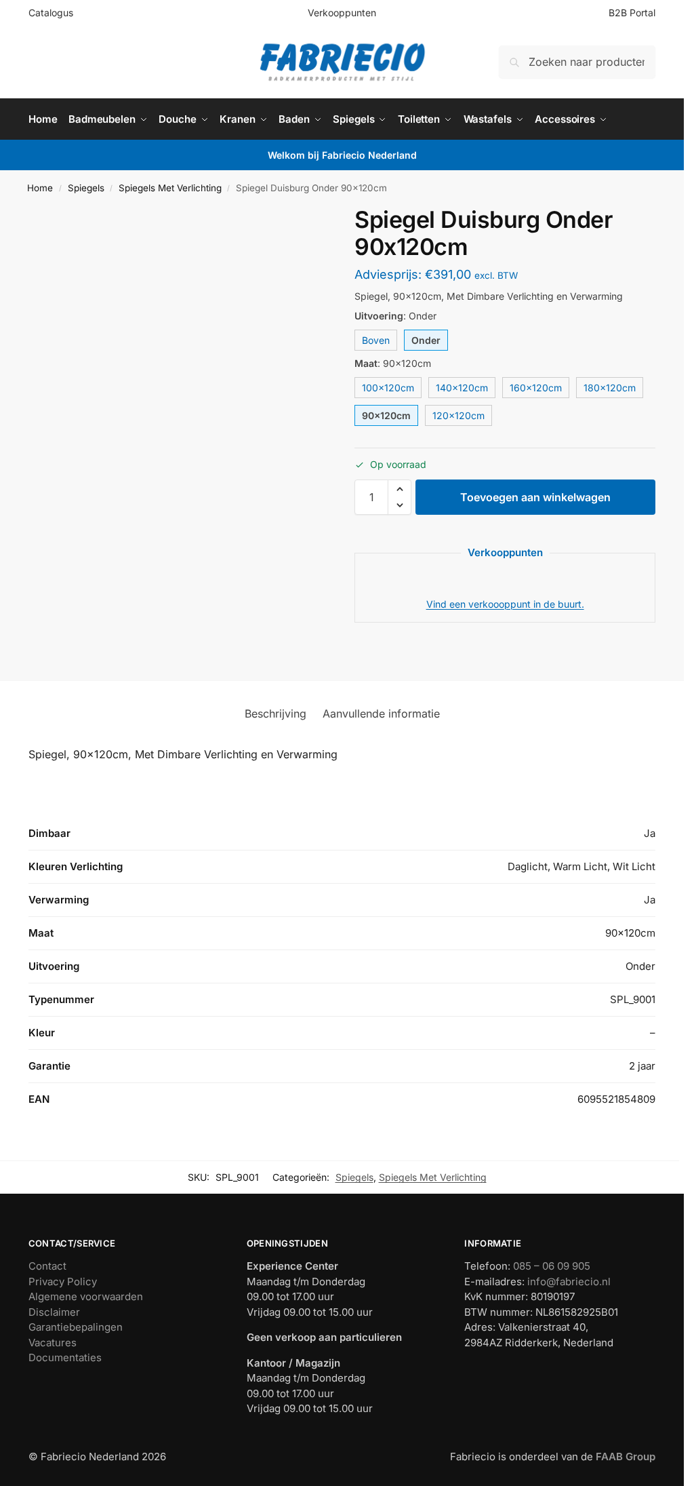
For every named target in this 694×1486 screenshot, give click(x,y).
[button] (399, 489)
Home (40, 187)
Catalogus (50, 12)
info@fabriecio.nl (569, 1281)
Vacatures (52, 1342)
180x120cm (610, 387)
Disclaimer (54, 1312)
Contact (47, 1265)
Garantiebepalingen (75, 1327)
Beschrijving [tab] (275, 713)
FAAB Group (624, 1456)
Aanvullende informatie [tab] (381, 713)
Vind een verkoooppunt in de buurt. (505, 604)
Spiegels (86, 187)
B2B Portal (632, 12)
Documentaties (65, 1357)
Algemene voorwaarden (85, 1296)
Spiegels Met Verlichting (170, 187)
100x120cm (388, 387)
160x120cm (536, 387)
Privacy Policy (62, 1281)
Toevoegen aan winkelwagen (535, 497)
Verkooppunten (342, 12)
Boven (376, 340)
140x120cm (462, 387)
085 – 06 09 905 (551, 1265)
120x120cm (458, 415)
